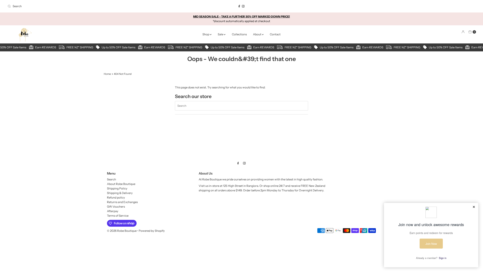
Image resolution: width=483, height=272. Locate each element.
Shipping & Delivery (120, 193)
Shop (206, 34)
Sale (221, 34)
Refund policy (116, 197)
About (257, 34)
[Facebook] (239, 6)
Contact (275, 34)
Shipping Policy (117, 188)
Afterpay (112, 211)
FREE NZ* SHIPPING (78, 47)
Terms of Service (117, 215)
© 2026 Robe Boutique (122, 231)
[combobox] (83, 6)
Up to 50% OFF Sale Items (117, 47)
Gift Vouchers (116, 206)
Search (111, 179)
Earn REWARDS (43, 47)
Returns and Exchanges (122, 202)
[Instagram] (243, 6)
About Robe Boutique (121, 184)
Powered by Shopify (152, 231)
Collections (239, 34)
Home (107, 73)
